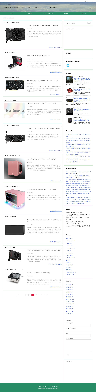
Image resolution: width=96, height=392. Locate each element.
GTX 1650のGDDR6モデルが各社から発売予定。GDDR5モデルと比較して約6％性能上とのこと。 (82, 100)
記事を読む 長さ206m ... (56, 94)
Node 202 (70, 274)
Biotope (70, 255)
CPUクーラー (15, 269)
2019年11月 (70, 301)
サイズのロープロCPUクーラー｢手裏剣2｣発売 (38, 273)
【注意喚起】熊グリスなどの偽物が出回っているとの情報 (41, 103)
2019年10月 (70, 304)
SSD (68, 260)
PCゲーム (69, 253)
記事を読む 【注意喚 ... (56, 119)
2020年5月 (69, 287)
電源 (69, 250)
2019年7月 (69, 311)
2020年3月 (69, 292)
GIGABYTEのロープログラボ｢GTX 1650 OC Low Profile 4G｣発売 (43, 128)
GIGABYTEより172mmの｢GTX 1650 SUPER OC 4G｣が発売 (42, 25)
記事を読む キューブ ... (56, 180)
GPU (14, 22)
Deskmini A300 (71, 272)
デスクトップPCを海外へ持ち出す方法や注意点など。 (78, 138)
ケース (18, 155)
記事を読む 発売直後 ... (56, 72)
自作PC (14, 100)
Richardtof (72, 173)
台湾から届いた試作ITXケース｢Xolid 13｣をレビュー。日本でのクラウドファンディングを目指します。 (82, 79)
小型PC (68, 267)
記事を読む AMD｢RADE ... (55, 264)
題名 (67, 333)
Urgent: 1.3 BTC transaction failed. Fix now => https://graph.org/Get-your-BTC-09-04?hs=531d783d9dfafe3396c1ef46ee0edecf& (78, 201)
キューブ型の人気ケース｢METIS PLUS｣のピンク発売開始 (41, 159)
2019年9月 (69, 306)
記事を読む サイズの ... (56, 286)
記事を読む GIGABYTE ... (55, 47)
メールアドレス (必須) (71, 328)
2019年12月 (70, 299)
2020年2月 (69, 294)
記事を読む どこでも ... (56, 241)
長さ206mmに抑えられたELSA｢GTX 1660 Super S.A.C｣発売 (42, 80)
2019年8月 (69, 308)
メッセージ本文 (69, 338)
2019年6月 (69, 313)
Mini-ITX (17, 22)
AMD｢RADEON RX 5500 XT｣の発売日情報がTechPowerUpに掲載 (44, 250)
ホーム (6, 18)
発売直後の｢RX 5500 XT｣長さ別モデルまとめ (38, 55)
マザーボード (71, 248)
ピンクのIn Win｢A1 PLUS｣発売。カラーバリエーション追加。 (43, 189)
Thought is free (55, 388)
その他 (68, 262)
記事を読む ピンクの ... (56, 211)
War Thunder (71, 257)
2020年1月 (69, 296)
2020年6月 (69, 284)
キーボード (69, 265)
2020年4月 (69, 289)
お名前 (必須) (69, 323)
